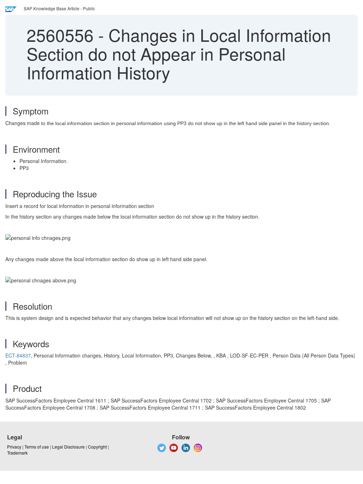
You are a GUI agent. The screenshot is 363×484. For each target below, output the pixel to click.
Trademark (17, 453)
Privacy (14, 447)
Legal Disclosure (68, 447)
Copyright (97, 447)
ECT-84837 (18, 355)
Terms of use (36, 447)
